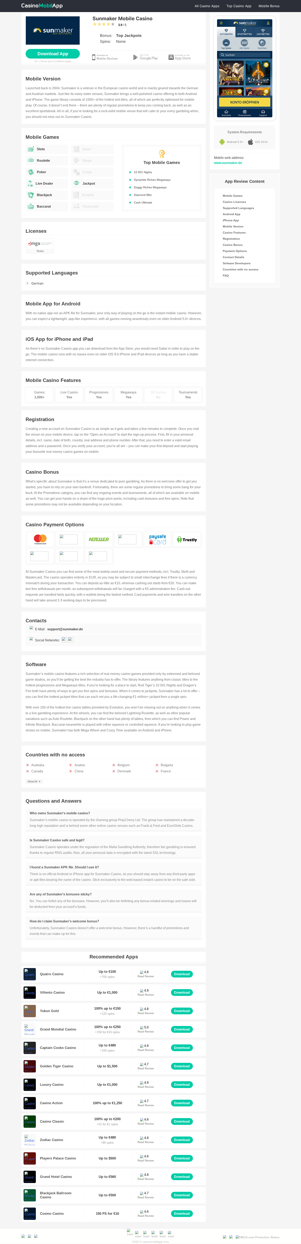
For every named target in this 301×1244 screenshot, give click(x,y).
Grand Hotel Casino (56, 1177)
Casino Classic (52, 1121)
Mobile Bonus (269, 6)
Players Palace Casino (58, 1158)
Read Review (146, 976)
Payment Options (235, 251)
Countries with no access (240, 269)
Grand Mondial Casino (58, 1029)
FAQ (226, 275)
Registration (231, 238)
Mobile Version (233, 226)
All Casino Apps (207, 6)
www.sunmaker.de (228, 163)
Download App (52, 53)
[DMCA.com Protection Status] (258, 1236)
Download (182, 974)
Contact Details (233, 257)
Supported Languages (238, 208)
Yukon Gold (49, 1011)
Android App (231, 214)
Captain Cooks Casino (58, 1048)
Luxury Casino (51, 1085)
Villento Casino (52, 992)
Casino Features (234, 232)
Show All (32, 781)
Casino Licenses (234, 201)
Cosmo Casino (52, 1214)
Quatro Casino (51, 974)
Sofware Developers (237, 263)
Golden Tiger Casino (56, 1066)
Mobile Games (233, 195)
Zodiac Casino (51, 1140)
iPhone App (231, 220)
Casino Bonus (233, 244)
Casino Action (51, 1103)
